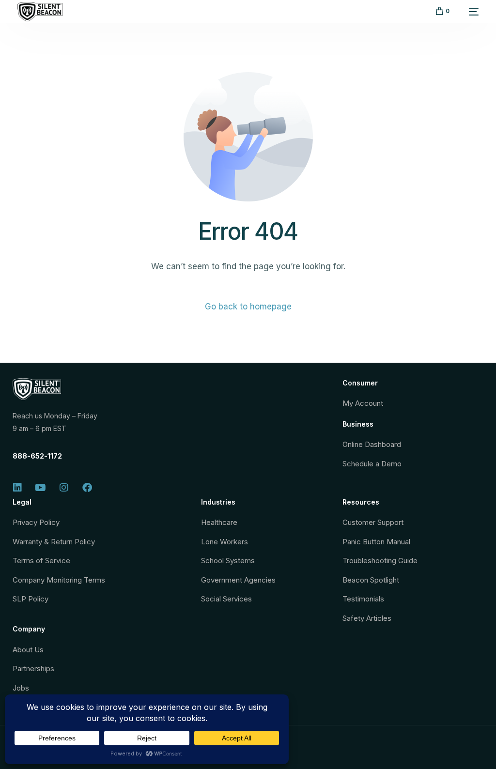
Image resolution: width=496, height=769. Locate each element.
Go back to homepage (248, 306)
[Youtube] (40, 487)
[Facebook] (87, 487)
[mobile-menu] (469, 11)
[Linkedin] (17, 487)
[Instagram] (64, 487)
